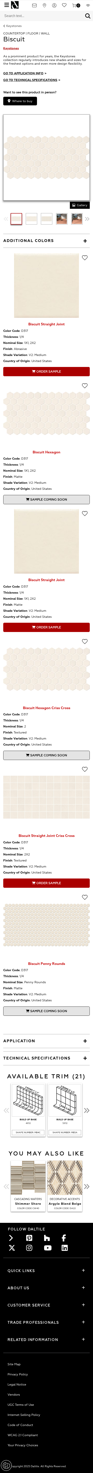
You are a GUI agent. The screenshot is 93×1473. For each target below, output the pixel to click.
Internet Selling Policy (24, 1415)
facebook (66, 1238)
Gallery (82, 205)
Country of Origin (16, 361)
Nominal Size (13, 343)
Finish (7, 349)
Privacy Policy (18, 1374)
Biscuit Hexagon (46, 452)
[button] (88, 16)
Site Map (14, 1364)
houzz (48, 1238)
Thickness (10, 337)
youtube (48, 1248)
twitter (12, 1248)
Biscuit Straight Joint (46, 324)
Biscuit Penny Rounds (46, 964)
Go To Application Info (24, 73)
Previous (6, 219)
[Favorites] (64, 6)
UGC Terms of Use (21, 1405)
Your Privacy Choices (23, 1445)
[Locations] (44, 6)
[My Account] (54, 6)
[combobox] (41, 16)
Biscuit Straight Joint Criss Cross (47, 836)
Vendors (14, 1395)
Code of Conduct (20, 1425)
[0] (74, 6)
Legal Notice (17, 1384)
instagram (30, 1248)
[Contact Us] (34, 6)
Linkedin (66, 1248)
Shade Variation (15, 355)
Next (87, 219)
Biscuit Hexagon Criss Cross (46, 708)
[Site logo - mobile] (15, 5)
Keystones (14, 26)
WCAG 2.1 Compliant (23, 1435)
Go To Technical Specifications (31, 80)
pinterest (30, 1238)
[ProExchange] (88, 6)
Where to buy (22, 101)
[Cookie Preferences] (6, 1465)
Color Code (11, 331)
